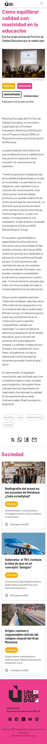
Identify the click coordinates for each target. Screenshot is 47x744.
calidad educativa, (35, 417)
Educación (24, 85)
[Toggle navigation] (41, 3)
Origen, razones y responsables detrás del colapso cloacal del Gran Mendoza (22, 636)
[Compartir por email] (34, 439)
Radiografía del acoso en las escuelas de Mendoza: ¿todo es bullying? (22, 492)
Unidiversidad (12, 94)
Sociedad (8, 85)
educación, (9, 417)
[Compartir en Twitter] (13, 440)
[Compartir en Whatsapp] (19, 439)
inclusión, (8, 425)
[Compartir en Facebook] (27, 440)
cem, (20, 417)
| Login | (33, 735)
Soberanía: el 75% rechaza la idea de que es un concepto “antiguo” (23, 563)
